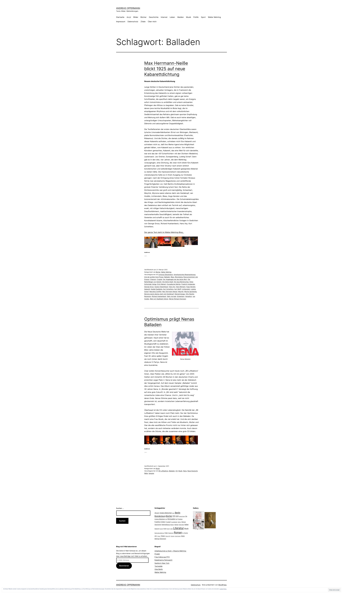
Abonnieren (124, 566)
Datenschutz (133, 21)
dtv (166, 519)
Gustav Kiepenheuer (161, 287)
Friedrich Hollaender (188, 284)
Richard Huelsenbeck (159, 296)
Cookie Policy (223, 589)
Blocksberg (179, 277)
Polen (166, 533)
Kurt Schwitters (168, 289)
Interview (181, 524)
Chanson (153, 279)
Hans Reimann (180, 287)
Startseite (120, 17)
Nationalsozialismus (159, 533)
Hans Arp (172, 287)
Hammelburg (165, 524)
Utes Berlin (159, 569)
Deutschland (182, 516)
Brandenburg (160, 516)
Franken (180, 519)
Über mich (152, 21)
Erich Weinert (161, 284)
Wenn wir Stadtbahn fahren (159, 299)
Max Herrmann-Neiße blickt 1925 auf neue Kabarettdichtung (166, 68)
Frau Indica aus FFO (162, 557)
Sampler (151, 473)
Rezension (147, 296)
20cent (157, 513)
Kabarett (147, 289)
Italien (186, 524)
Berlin (177, 512)
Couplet (159, 279)
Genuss (183, 522)
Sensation (188, 296)
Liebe (171, 528)
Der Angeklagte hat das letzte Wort (175, 279)
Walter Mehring (214, 17)
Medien (180, 17)
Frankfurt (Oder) (160, 522)
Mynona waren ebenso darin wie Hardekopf (159, 294)
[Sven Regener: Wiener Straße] (198, 520)
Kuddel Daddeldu (156, 289)
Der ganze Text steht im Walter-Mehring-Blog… (164, 232)
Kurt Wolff (177, 289)
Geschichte (153, 17)
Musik (188, 17)
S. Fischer (185, 533)
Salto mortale (171, 296)
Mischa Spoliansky (190, 291)
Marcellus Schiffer (155, 291)
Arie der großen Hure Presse (153, 277)
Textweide (158, 566)
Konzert (161, 528)
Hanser (172, 524)
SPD (156, 536)
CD (177, 471)
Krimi (164, 528)
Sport (203, 17)
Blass (172, 277)
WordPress (222, 585)
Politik (196, 17)
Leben (172, 17)
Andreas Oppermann (128, 8)
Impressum (120, 21)
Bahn (173, 513)
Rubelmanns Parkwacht (163, 560)
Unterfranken (178, 536)
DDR (177, 516)
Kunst (168, 528)
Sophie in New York (162, 563)
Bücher (143, 17)
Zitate (143, 21)
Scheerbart (180, 296)
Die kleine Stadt (167, 282)
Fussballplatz (174, 522)
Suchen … (120, 508)
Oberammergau (180, 294)
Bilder (135, 17)
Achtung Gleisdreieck (165, 274)
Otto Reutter (190, 294)
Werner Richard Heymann (177, 299)
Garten (179, 522)
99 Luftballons (163, 471)
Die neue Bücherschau (181, 282)
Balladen (167, 277)
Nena (185, 471)
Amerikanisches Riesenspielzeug (184, 274)
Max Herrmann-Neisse (169, 291)
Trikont (158, 536)
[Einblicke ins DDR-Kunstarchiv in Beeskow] (210, 520)
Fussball (168, 522)
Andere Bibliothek (166, 513)
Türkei (163, 536)
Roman (178, 532)
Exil (176, 519)
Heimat (176, 524)
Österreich (163, 539)
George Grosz (149, 287)
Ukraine (172, 536)
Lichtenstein (186, 289)
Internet (164, 17)
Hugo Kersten (190, 287)
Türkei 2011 (167, 536)
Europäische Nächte (174, 284)
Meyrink (180, 291)
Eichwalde (171, 519)
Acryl (129, 17)
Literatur (178, 528)
